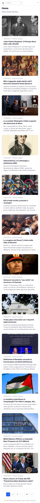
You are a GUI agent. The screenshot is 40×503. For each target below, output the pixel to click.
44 (27, 494)
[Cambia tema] (37, 2)
